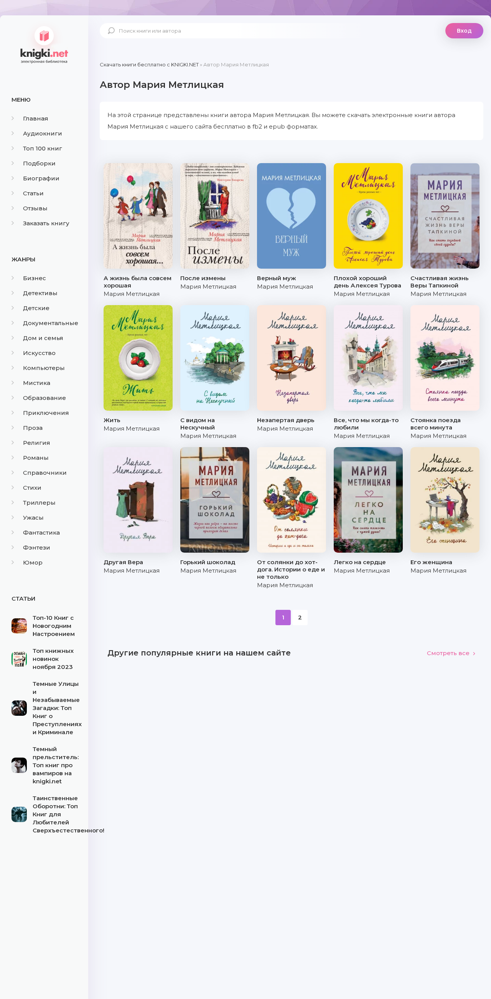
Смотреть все (448, 653)
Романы (36, 457)
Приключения (46, 412)
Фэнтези (36, 547)
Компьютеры (44, 368)
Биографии (41, 178)
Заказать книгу (46, 223)
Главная (35, 118)
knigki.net (44, 44)
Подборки (39, 163)
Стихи (32, 487)
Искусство (39, 353)
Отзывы (35, 208)
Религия (36, 442)
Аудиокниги (42, 133)
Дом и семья (43, 338)
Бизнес (34, 278)
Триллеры (39, 502)
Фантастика (41, 532)
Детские (36, 308)
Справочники (45, 472)
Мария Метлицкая (132, 293)
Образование (44, 397)
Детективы (40, 293)
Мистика (36, 382)
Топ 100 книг (42, 148)
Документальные (50, 323)
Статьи (33, 193)
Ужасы (33, 517)
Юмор (33, 562)
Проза (33, 427)
